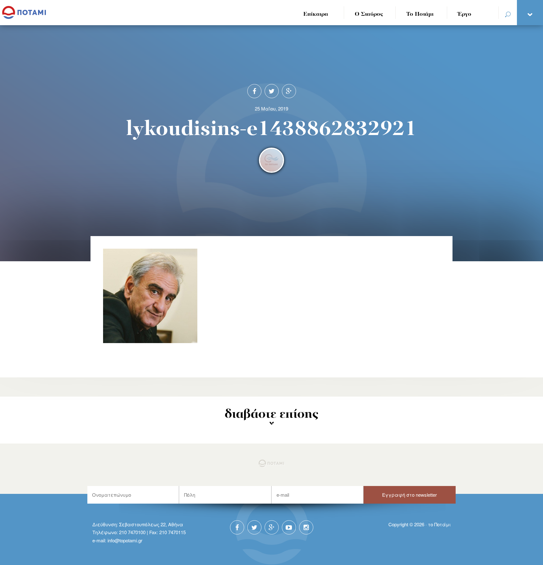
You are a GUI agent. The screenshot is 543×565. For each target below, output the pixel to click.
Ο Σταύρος (369, 14)
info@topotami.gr (124, 540)
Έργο (464, 14)
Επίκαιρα (315, 14)
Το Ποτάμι (420, 14)
